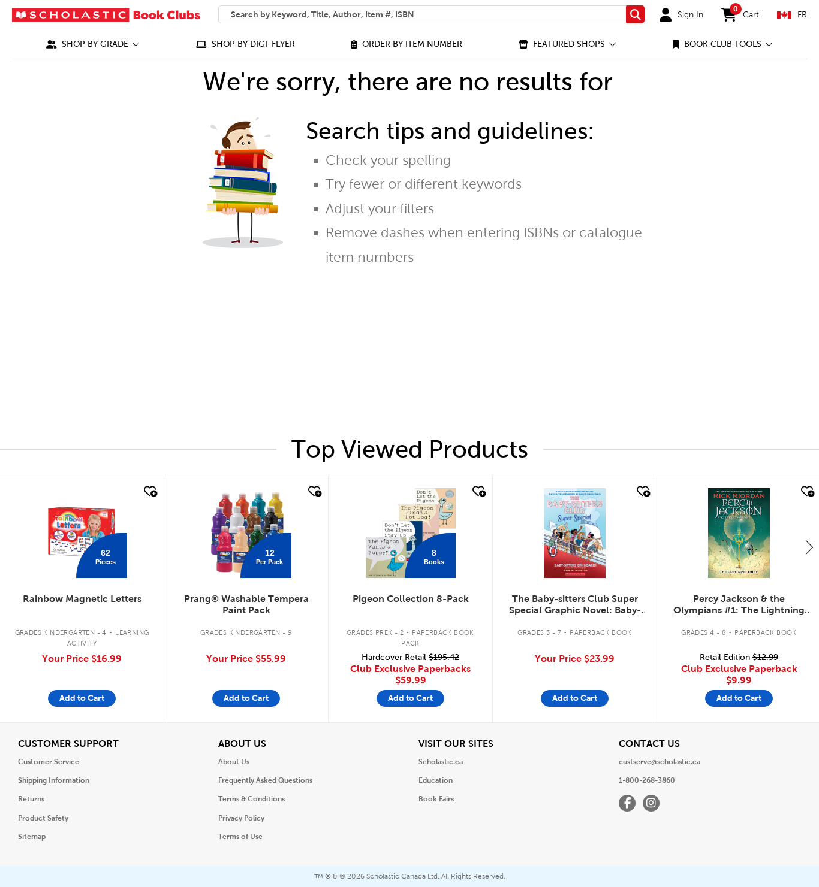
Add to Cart (81, 698)
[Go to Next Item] (809, 546)
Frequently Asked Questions (265, 780)
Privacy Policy (241, 818)
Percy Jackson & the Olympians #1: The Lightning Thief (739, 605)
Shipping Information (53, 780)
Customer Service (48, 762)
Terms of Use (240, 836)
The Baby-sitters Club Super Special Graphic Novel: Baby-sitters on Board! (575, 605)
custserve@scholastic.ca (659, 762)
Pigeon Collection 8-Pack (411, 599)
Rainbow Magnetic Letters (82, 599)
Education (435, 780)
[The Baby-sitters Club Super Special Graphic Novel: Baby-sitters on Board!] (575, 533)
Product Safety (43, 818)
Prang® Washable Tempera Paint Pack (246, 604)
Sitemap (32, 836)
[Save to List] (149, 491)
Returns (31, 799)
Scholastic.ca (440, 762)
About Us (233, 762)
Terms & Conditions (251, 799)
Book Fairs (436, 799)
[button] (93, 44)
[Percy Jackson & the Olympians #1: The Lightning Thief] (738, 533)
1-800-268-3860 (647, 780)
